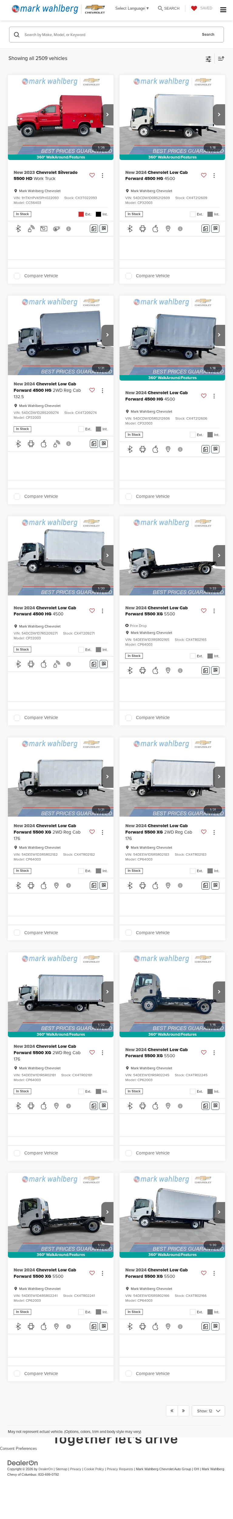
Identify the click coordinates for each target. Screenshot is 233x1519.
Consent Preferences (18, 1448)
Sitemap (61, 1469)
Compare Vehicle (41, 276)
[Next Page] (183, 1410)
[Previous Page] (172, 1410)
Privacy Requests (120, 1469)
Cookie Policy (94, 1469)
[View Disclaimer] (69, 228)
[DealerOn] (22, 1462)
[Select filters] (208, 58)
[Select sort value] (220, 58)
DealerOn (46, 1469)
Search (208, 34)
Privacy (75, 1469)
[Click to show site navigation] (223, 10)
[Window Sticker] (104, 229)
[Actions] (102, 175)
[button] (107, 114)
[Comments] (94, 229)
